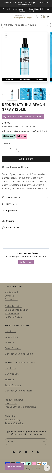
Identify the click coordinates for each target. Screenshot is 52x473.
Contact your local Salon (19, 353)
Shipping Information (16, 309)
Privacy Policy (12, 419)
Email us (9, 295)
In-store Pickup (13, 316)
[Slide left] (2, 95)
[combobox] (26, 25)
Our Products (12, 373)
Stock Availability (15, 167)
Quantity (6, 143)
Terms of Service (14, 423)
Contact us (11, 299)
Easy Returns (12, 313)
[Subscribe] (44, 441)
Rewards (9, 342)
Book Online (11, 337)
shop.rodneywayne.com (29, 469)
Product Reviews (14, 399)
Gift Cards (11, 403)
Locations (10, 331)
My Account (11, 292)
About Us (10, 416)
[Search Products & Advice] (47, 25)
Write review (26, 262)
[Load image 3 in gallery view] (39, 94)
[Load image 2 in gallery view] (26, 94)
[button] (3, 17)
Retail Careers (13, 385)
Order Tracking (13, 306)
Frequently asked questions (20, 406)
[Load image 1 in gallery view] (12, 94)
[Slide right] (49, 95)
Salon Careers (13, 348)
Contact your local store (19, 390)
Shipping (16, 126)
